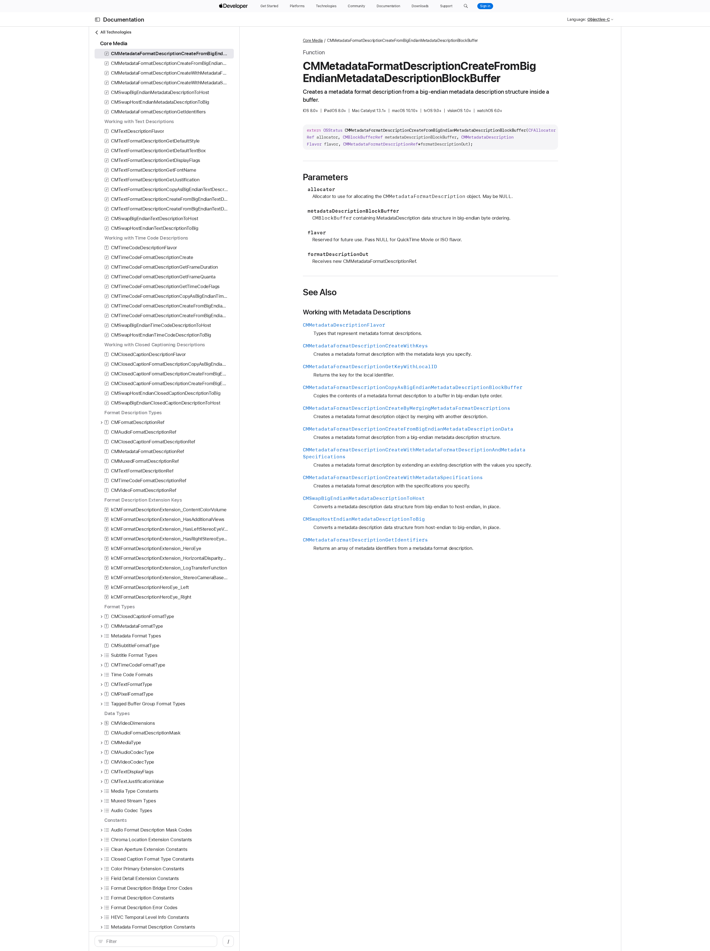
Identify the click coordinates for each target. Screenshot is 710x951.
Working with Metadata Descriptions (357, 312)
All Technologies (115, 32)
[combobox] (158, 941)
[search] (156, 941)
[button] (466, 6)
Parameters (325, 177)
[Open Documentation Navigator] (97, 20)
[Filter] (158, 941)
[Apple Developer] (234, 6)
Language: (576, 19)
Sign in (485, 6)
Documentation (123, 19)
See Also (320, 292)
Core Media (313, 40)
